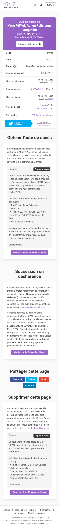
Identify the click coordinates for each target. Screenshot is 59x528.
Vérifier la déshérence (42, 115)
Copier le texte (42, 169)
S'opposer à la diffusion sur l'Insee (30, 492)
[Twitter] (41, 5)
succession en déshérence (32, 307)
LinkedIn (29, 385)
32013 (50, 99)
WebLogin (44, 524)
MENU (50, 5)
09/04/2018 (37, 89)
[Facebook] (34, 5)
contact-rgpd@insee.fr (38, 428)
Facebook (17, 379)
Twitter (31, 379)
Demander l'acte (45, 108)
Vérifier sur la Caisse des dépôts (29, 352)
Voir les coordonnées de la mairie (29, 252)
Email (43, 379)
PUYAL (49, 59)
